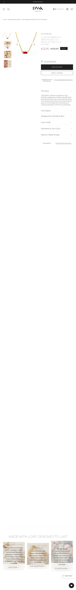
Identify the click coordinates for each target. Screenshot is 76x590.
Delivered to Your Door (50, 128)
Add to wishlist (57, 73)
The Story (45, 91)
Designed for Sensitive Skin (52, 116)
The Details (46, 111)
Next (34, 44)
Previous (17, 44)
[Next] (72, 2)
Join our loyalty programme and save (63, 79)
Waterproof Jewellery (14, 19)
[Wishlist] (71, 585)
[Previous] (4, 2)
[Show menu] (4, 9)
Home (5, 19)
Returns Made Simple (50, 135)
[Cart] (72, 9)
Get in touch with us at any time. (63, 143)
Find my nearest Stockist (50, 61)
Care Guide (46, 122)
